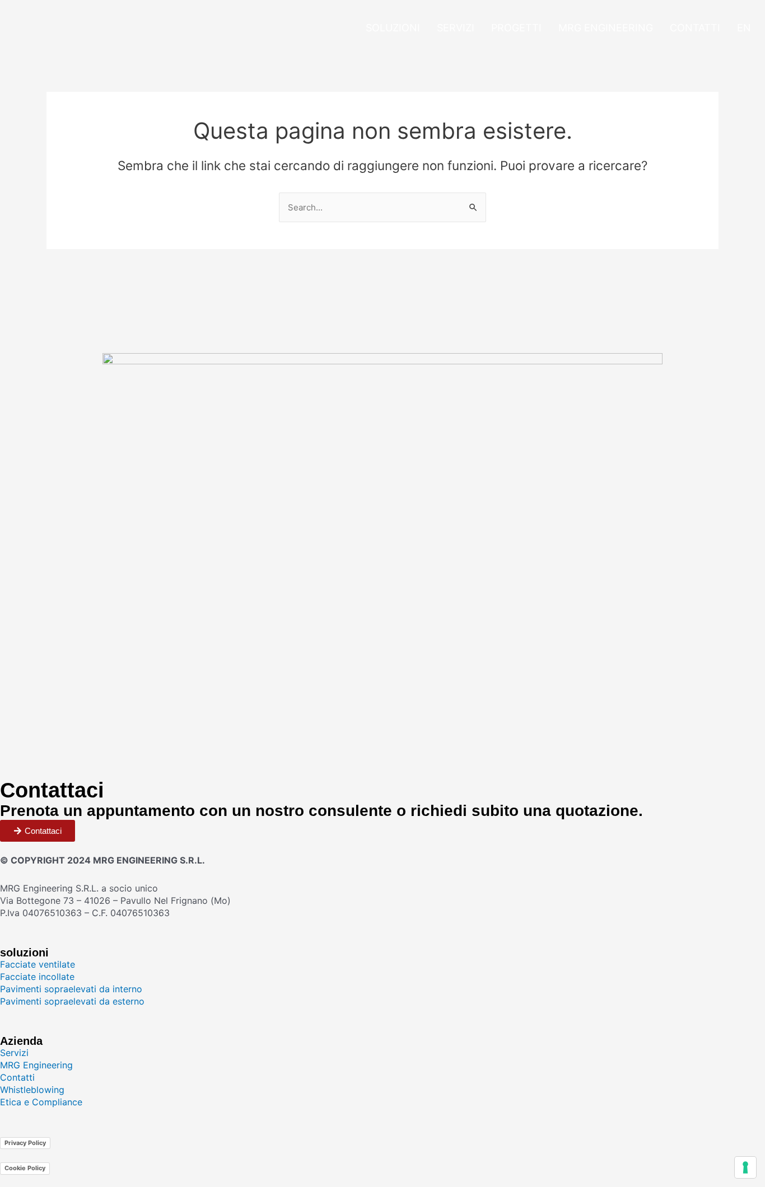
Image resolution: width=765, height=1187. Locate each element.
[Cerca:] (382, 207)
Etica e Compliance (41, 1102)
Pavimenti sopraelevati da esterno (72, 1001)
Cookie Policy (24, 1168)
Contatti (695, 28)
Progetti (516, 28)
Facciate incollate (37, 976)
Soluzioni (393, 28)
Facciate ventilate (37, 964)
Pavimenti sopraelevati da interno (71, 988)
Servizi (455, 28)
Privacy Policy (25, 1143)
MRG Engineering (605, 28)
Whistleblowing (32, 1089)
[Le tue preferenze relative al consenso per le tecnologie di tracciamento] (745, 1167)
